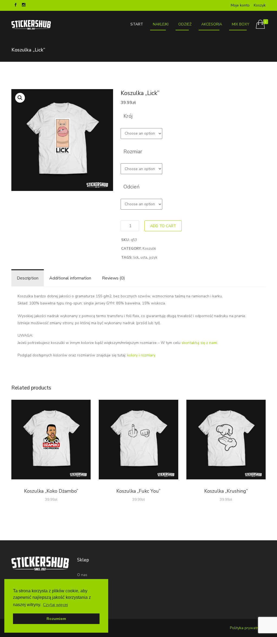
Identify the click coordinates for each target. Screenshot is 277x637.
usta (143, 257)
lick (135, 257)
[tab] (27, 278)
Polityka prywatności (248, 627)
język (153, 257)
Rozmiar (132, 151)
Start (136, 24)
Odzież (185, 24)
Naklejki (161, 24)
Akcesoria (211, 24)
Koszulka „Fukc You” (138, 491)
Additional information (70, 278)
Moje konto (240, 5)
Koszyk (260, 5)
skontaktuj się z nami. (200, 342)
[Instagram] (23, 5)
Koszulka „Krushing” (226, 491)
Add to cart (163, 226)
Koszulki (149, 248)
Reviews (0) (113, 278)
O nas (82, 574)
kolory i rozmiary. (141, 355)
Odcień (131, 186)
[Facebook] (15, 5)
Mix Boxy (240, 24)
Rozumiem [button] (56, 618)
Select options (51, 441)
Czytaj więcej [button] (55, 605)
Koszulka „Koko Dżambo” (51, 491)
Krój (128, 116)
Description (27, 278)
